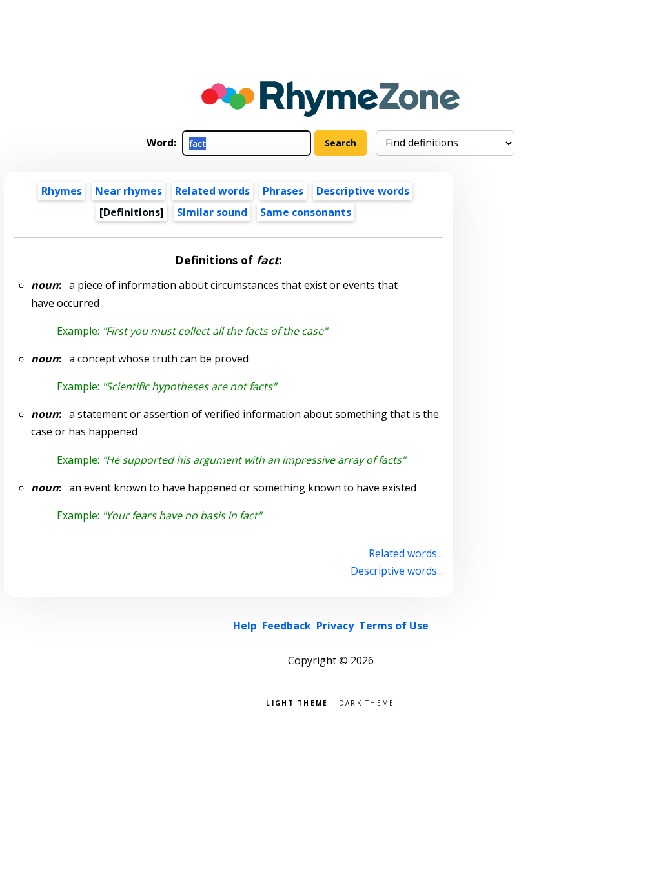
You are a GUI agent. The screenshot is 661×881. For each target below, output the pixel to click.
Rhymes (61, 191)
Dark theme (367, 702)
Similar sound (212, 212)
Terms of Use (394, 626)
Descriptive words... (396, 571)
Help (245, 626)
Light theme (297, 702)
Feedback (286, 626)
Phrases (283, 191)
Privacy (335, 626)
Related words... (405, 553)
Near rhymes (128, 191)
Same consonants (305, 212)
